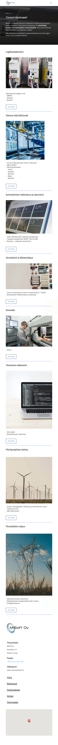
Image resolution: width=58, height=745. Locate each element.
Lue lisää (11, 106)
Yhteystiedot (12, 702)
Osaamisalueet (13, 689)
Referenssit (12, 683)
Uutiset (10, 696)
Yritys (9, 677)
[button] (29, 721)
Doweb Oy (54, 743)
